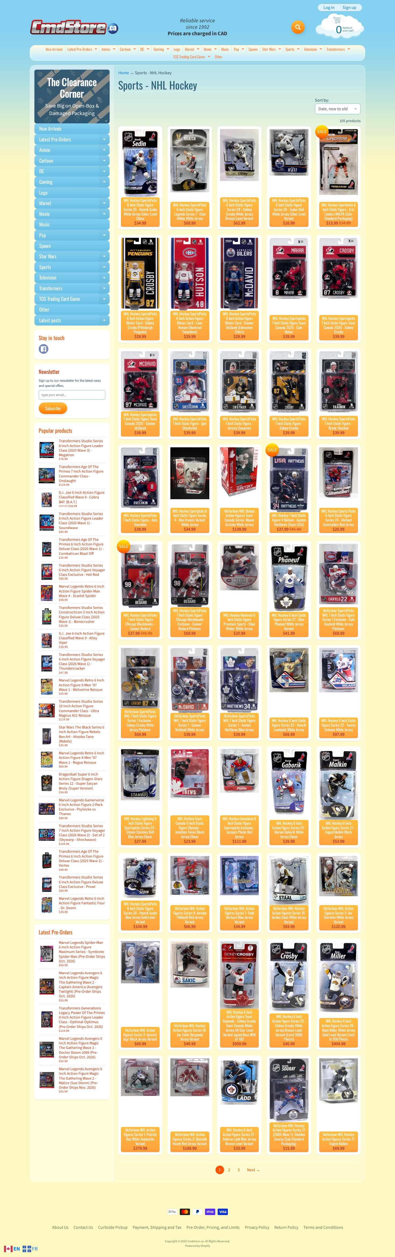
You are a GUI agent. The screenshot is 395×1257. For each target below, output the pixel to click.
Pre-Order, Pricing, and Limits (213, 1227)
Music (225, 49)
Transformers (338, 49)
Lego (177, 49)
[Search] (298, 27)
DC (145, 49)
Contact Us (83, 1227)
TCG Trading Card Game (192, 57)
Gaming (162, 49)
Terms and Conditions (323, 1227)
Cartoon (128, 49)
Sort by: (322, 100)
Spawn (253, 49)
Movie (211, 49)
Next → (253, 1170)
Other (218, 56)
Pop (240, 49)
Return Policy (286, 1227)
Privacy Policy (257, 1227)
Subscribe (53, 408)
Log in (329, 7)
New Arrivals (54, 49)
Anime (109, 49)
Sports (293, 49)
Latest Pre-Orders (83, 49)
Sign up (349, 7)
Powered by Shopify (197, 1246)
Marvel (193, 49)
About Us (60, 1227)
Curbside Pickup (113, 1227)
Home (123, 73)
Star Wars (272, 49)
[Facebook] (43, 349)
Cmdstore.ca (196, 1241)
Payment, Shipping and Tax (157, 1227)
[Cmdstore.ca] (74, 27)
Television (314, 49)
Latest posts (74, 321)
